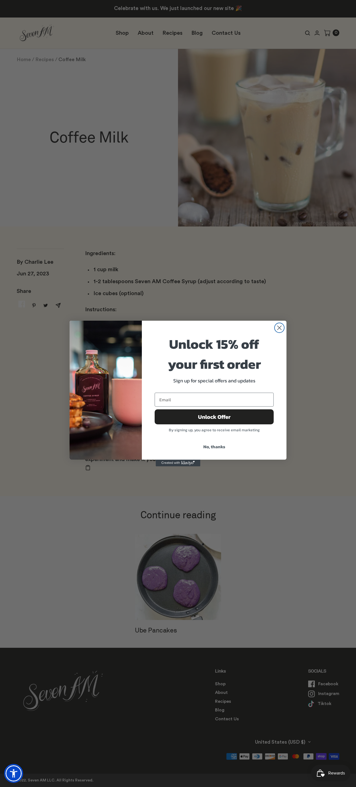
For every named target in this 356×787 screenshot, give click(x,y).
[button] (14, 773)
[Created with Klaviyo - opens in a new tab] (178, 463)
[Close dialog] (279, 328)
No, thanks (214, 446)
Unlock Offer (214, 417)
